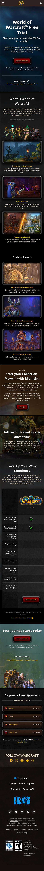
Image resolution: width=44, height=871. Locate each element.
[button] (22, 157)
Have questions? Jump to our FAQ (21, 618)
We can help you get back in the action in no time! (22, 84)
